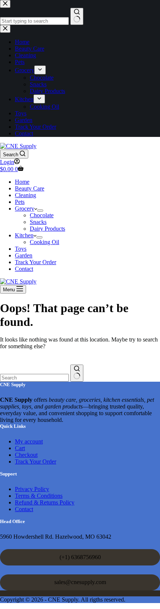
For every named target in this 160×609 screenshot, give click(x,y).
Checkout (26, 455)
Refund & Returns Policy (44, 502)
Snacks (38, 222)
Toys (20, 249)
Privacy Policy (32, 489)
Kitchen (24, 235)
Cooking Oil (44, 242)
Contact (24, 269)
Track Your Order (35, 262)
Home (22, 182)
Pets (20, 202)
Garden (23, 255)
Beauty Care (29, 188)
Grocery (24, 208)
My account (29, 441)
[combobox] (34, 378)
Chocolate (42, 215)
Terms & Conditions (39, 496)
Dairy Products (47, 228)
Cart (20, 448)
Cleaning (25, 195)
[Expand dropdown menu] (40, 210)
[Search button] (76, 373)
